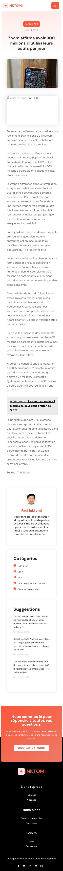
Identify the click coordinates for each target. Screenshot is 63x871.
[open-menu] (55, 5)
